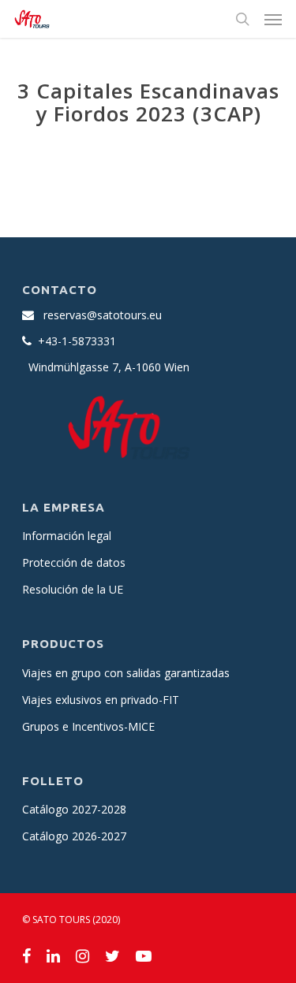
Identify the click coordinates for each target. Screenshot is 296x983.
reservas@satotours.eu (102, 314)
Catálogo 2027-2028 (74, 809)
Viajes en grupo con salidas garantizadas (126, 672)
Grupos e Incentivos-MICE (88, 726)
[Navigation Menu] (273, 19)
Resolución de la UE (72, 589)
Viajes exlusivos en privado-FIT (100, 699)
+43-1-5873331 (77, 340)
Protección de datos (74, 562)
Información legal (66, 535)
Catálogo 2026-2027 (74, 835)
